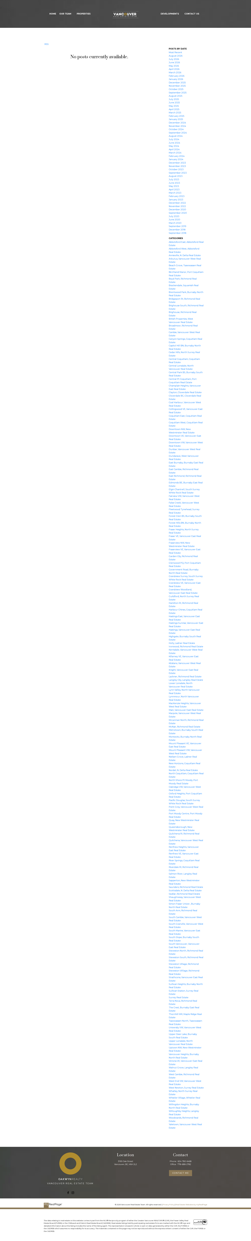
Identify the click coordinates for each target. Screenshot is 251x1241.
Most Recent (175, 52)
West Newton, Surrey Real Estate (186, 1087)
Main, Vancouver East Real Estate (186, 710)
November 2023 (177, 166)
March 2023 (175, 193)
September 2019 (177, 226)
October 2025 (176, 89)
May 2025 (174, 106)
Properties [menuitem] (84, 14)
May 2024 (174, 146)
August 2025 (175, 96)
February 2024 (176, 156)
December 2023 (177, 163)
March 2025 (175, 112)
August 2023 (175, 176)
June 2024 (174, 143)
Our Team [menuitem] (65, 14)
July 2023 (174, 179)
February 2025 (176, 116)
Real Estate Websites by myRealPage (191, 1205)
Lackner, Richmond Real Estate (185, 676)
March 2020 (175, 223)
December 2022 (177, 203)
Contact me (180, 1173)
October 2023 (176, 169)
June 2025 (174, 102)
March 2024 (175, 153)
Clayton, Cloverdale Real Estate (185, 392)
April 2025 (174, 109)
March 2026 (175, 72)
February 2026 (176, 76)
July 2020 (174, 216)
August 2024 (175, 136)
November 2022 (177, 206)
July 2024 (174, 139)
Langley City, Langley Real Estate (186, 680)
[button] (68, 1192)
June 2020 (174, 219)
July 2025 (174, 99)
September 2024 (178, 133)
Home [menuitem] (52, 14)
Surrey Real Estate (178, 997)
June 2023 (174, 183)
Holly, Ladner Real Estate (182, 643)
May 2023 (174, 186)
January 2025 (176, 119)
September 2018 (177, 233)
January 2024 (176, 159)
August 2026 (175, 56)
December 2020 (177, 209)
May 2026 (174, 66)
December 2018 (177, 229)
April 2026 (174, 69)
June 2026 (174, 62)
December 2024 (177, 122)
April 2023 (174, 189)
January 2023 (176, 199)
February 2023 (176, 196)
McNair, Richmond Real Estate (184, 727)
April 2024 (174, 149)
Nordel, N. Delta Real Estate (183, 770)
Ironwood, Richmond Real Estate (186, 646)
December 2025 (177, 82)
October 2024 (176, 129)
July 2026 (174, 59)
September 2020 (178, 213)
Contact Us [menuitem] (191, 14)
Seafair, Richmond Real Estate (184, 894)
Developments (170, 14)
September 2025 (178, 92)
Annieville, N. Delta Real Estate (185, 255)
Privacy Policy (168, 1205)
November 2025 (177, 86)
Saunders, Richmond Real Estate (186, 887)
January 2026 (176, 79)
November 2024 (177, 126)
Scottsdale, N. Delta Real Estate (185, 890)
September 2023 (178, 173)
